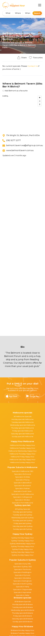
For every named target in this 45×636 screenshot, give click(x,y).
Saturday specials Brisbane (22, 619)
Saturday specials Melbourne (22, 434)
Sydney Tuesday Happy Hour (22, 541)
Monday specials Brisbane (22, 604)
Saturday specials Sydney (23, 526)
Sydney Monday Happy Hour (22, 538)
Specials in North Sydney (22, 584)
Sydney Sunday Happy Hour (22, 555)
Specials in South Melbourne (22, 494)
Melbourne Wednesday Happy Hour (23, 451)
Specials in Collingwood (22, 497)
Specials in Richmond (22, 474)
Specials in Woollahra (22, 578)
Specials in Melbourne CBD (22, 471)
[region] (22, 112)
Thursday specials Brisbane (22, 613)
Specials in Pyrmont (22, 575)
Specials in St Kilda (22, 477)
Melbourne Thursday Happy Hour (22, 454)
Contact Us (33, 66)
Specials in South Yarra (22, 491)
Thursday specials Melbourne (22, 428)
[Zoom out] (39, 101)
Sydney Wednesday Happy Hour (22, 543)
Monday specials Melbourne (22, 419)
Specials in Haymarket (22, 592)
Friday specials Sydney (22, 523)
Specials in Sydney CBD (22, 567)
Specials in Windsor (22, 500)
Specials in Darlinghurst (22, 581)
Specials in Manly (22, 587)
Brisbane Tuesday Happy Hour (22, 633)
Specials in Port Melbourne (22, 503)
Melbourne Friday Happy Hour (22, 457)
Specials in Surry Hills (23, 564)
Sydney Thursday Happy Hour (22, 546)
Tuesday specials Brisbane (22, 607)
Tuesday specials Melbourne (23, 422)
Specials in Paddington (22, 572)
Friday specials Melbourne (22, 431)
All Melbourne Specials (22, 416)
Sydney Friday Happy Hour (22, 549)
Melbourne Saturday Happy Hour (22, 459)
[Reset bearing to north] (39, 104)
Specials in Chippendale (22, 589)
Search (37, 13)
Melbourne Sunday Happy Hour (22, 462)
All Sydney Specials (22, 509)
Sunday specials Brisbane (22, 622)
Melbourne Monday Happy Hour (22, 445)
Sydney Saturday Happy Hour (22, 552)
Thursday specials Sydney (22, 520)
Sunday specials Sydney (22, 529)
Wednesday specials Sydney (22, 518)
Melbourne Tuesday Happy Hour (22, 448)
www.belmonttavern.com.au (20, 150)
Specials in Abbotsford (22, 483)
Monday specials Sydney (22, 512)
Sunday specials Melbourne (22, 436)
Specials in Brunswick (22, 485)
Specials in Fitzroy (23, 480)
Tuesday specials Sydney (22, 515)
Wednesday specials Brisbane (22, 610)
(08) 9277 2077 (13, 140)
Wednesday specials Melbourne (22, 425)
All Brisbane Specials (23, 601)
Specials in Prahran (22, 488)
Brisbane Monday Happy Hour (22, 630)
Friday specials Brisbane (22, 616)
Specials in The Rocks (22, 569)
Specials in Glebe (22, 595)
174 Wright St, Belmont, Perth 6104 (23, 135)
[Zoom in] (39, 97)
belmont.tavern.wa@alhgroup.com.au (24, 145)
